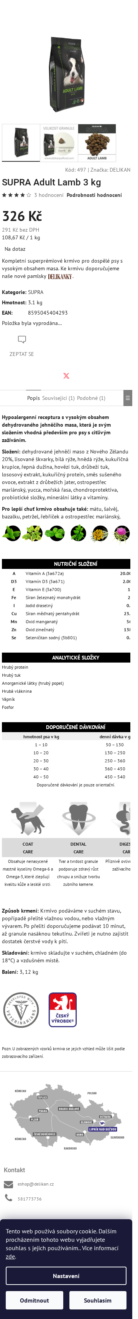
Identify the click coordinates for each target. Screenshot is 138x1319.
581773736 (30, 1199)
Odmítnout (34, 1300)
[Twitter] (66, 376)
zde (10, 1256)
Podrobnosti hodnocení (94, 195)
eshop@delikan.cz (36, 1184)
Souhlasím (98, 1300)
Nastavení (66, 1276)
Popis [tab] (33, 398)
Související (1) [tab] (58, 398)
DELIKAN (120, 169)
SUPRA (35, 292)
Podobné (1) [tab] (91, 398)
